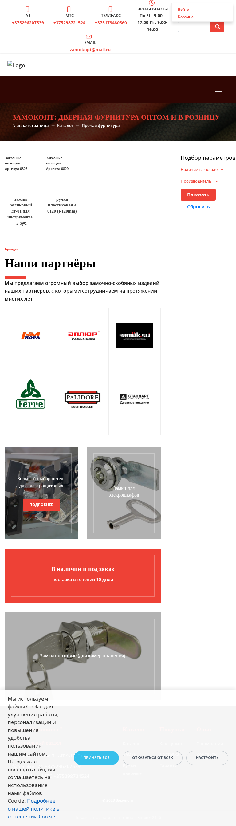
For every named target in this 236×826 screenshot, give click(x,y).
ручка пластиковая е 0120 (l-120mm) (62, 205)
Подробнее (41, 504)
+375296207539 (28, 23)
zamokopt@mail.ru (90, 50)
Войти (183, 9)
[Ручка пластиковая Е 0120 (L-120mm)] (61, 173)
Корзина (186, 16)
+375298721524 (69, 23)
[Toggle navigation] (225, 65)
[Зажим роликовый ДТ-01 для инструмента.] (20, 173)
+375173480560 (111, 23)
